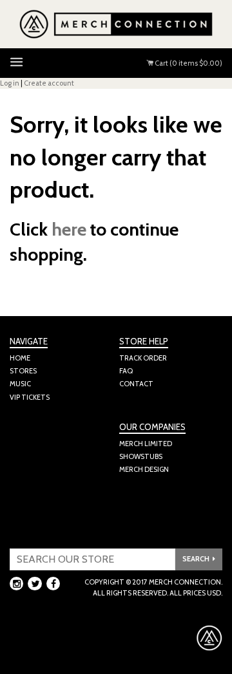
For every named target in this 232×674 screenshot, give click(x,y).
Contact (136, 383)
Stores (23, 370)
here (69, 229)
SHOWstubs (140, 456)
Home (20, 357)
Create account (49, 83)
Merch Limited (145, 443)
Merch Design (144, 469)
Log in (9, 83)
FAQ (126, 370)
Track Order (143, 357)
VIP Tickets (30, 397)
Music (20, 383)
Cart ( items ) (187, 63)
